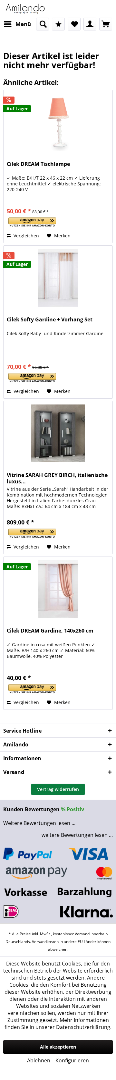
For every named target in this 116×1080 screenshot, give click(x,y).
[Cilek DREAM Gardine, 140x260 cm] (58, 589)
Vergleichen (25, 236)
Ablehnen (38, 1060)
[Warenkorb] (105, 24)
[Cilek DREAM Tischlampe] (58, 122)
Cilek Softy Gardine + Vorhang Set (49, 319)
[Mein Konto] (89, 24)
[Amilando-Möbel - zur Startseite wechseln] (25, 8)
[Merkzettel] (74, 24)
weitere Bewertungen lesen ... (77, 834)
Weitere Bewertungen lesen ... (39, 823)
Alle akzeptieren (58, 1047)
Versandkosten (45, 941)
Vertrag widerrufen (58, 789)
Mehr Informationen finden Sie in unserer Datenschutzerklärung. (58, 1023)
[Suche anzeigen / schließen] (42, 24)
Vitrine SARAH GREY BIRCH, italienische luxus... (57, 478)
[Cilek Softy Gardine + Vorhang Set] (58, 278)
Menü (23, 24)
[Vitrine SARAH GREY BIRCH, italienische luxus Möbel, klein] (58, 433)
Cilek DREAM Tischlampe (38, 164)
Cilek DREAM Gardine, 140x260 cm (50, 630)
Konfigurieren (72, 1060)
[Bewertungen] (58, 24)
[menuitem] (17, 24)
